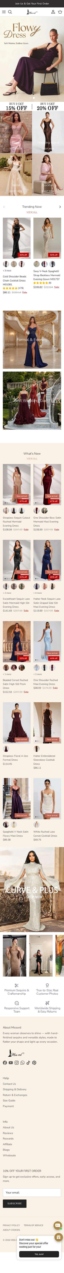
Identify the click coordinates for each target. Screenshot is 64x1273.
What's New (32, 454)
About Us (8, 1127)
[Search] (12, 12)
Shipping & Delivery (14, 1089)
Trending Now (32, 206)
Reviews (8, 1133)
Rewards (8, 1138)
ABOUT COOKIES (11, 1230)
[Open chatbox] (58, 1225)
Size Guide (9, 1100)
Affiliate (7, 1144)
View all (32, 212)
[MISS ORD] (32, 12)
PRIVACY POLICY (11, 1225)
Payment (8, 1106)
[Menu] (4, 12)
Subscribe (14, 1203)
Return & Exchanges (15, 1095)
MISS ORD (16, 1240)
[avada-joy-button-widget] (58, 1237)
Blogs (6, 1150)
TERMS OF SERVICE (33, 1225)
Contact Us (9, 1084)
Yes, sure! (39, 1254)
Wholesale (9, 1155)
